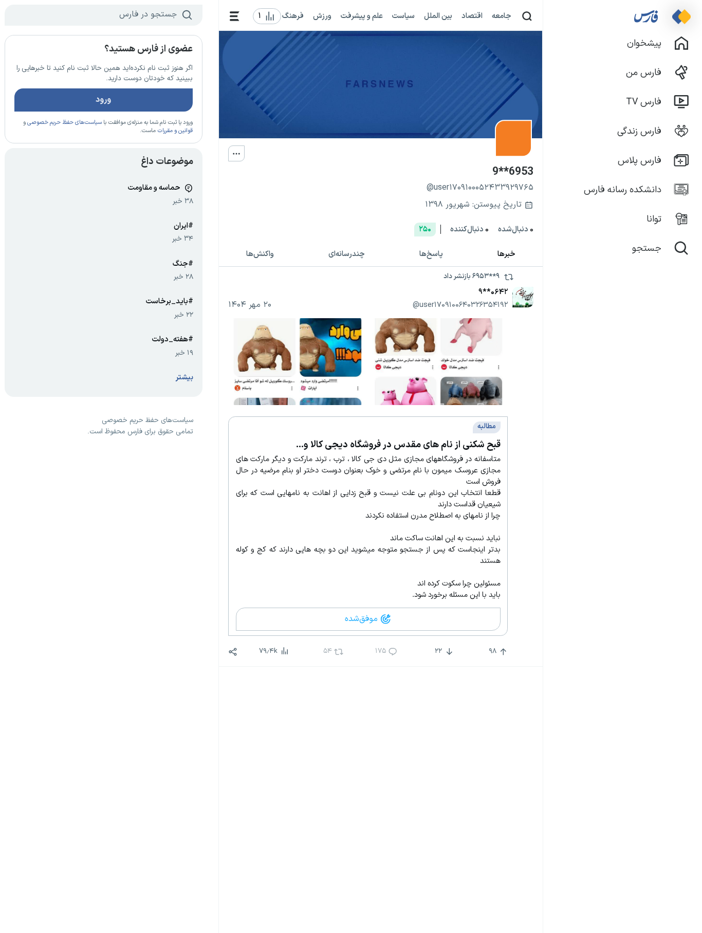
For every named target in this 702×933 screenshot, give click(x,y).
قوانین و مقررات (175, 130)
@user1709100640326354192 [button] (460, 304)
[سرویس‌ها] (234, 16)
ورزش (322, 16)
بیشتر (184, 377)
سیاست (403, 16)
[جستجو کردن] (527, 16)
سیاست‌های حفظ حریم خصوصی (64, 122)
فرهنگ (293, 16)
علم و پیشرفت (362, 16)
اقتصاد (472, 16)
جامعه (501, 16)
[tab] (506, 254)
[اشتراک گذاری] (232, 651)
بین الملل (438, 16)
